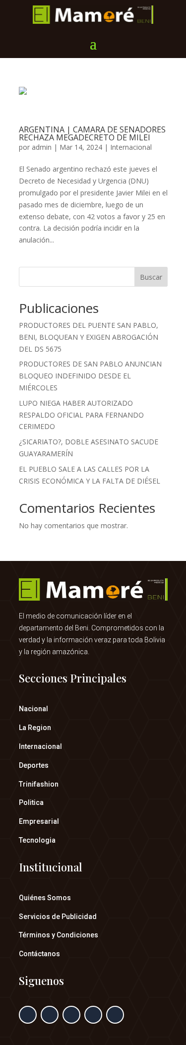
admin (42, 147)
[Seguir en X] (50, 1015)
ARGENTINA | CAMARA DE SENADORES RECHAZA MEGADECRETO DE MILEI (92, 133)
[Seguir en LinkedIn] (93, 1015)
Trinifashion (39, 784)
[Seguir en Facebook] (28, 1015)
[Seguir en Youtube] (115, 1015)
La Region (35, 728)
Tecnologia (37, 840)
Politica (31, 802)
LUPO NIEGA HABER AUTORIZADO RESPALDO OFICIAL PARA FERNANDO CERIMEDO (81, 414)
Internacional (131, 147)
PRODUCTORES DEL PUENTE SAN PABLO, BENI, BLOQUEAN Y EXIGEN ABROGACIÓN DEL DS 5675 (88, 337)
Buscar (151, 277)
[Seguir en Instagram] (71, 1015)
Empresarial (39, 821)
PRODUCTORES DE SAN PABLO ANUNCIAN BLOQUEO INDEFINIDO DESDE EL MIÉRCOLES (90, 375)
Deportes (34, 765)
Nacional (33, 709)
